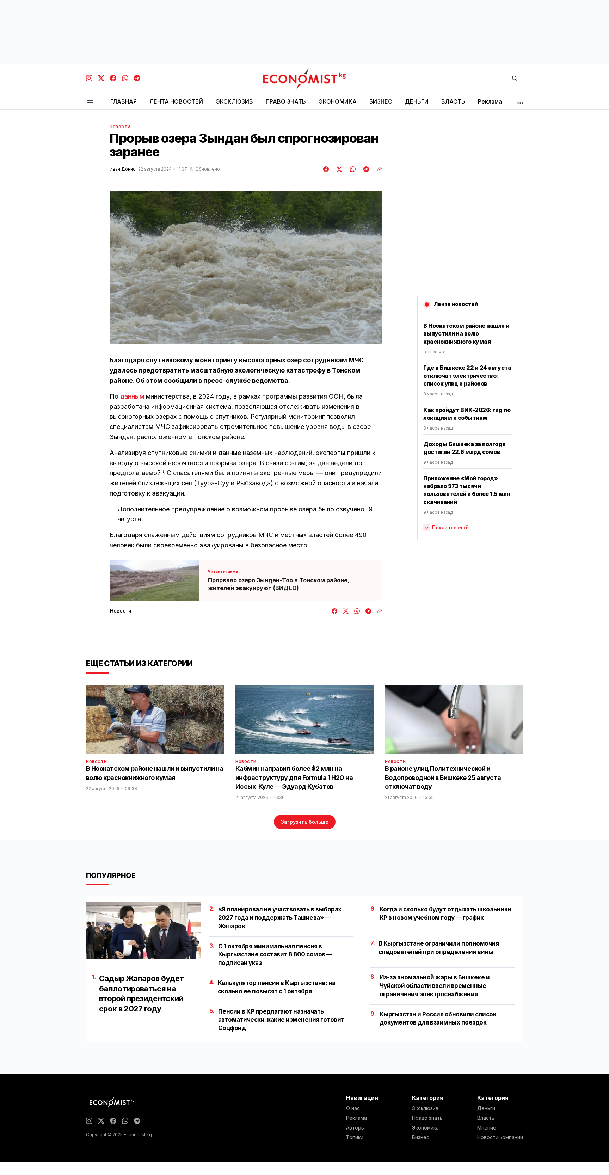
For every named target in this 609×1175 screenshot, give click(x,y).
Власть (485, 1118)
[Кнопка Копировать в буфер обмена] (377, 169)
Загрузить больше (304, 822)
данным (132, 396)
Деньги (486, 1108)
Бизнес (420, 1137)
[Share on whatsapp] (351, 169)
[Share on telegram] (365, 169)
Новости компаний (500, 1137)
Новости (120, 127)
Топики (354, 1137)
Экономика (425, 1128)
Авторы (355, 1128)
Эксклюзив (425, 1108)
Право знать (427, 1118)
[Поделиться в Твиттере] (338, 169)
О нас (353, 1108)
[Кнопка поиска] (514, 79)
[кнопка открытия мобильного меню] (90, 101)
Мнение (486, 1128)
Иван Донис (122, 169)
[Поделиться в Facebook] (326, 169)
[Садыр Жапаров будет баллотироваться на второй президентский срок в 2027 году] (143, 930)
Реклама (356, 1118)
